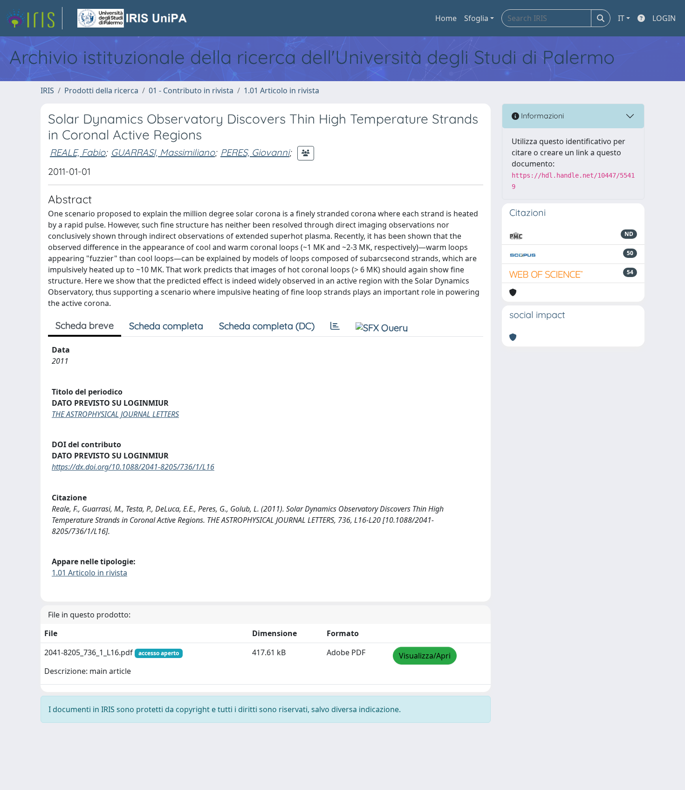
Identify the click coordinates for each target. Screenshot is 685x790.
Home (446, 18)
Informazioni (541, 115)
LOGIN (664, 18)
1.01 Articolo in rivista (281, 90)
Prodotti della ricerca (101, 90)
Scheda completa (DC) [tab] (267, 326)
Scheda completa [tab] (166, 326)
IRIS (47, 90)
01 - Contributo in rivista (191, 90)
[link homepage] (34, 18)
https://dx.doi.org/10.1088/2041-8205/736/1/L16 (133, 467)
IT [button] (621, 18)
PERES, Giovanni (254, 152)
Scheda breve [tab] (84, 325)
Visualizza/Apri (425, 656)
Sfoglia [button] (476, 18)
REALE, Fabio (77, 152)
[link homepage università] (133, 18)
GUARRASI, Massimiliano (163, 152)
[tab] (335, 326)
